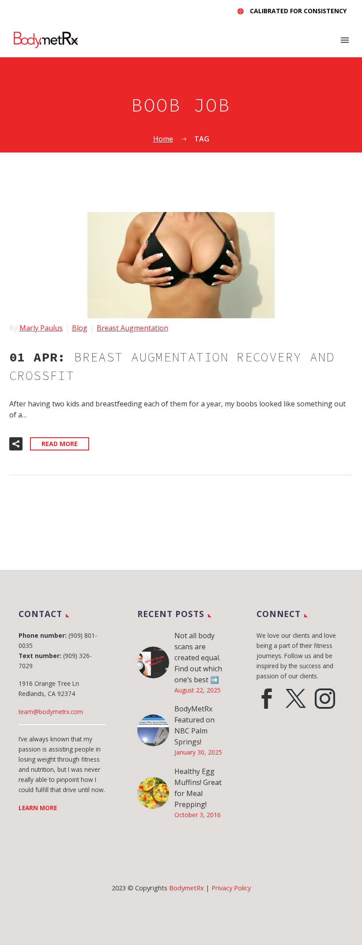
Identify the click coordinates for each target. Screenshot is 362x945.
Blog (79, 328)
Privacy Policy (231, 887)
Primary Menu (345, 40)
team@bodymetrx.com (51, 711)
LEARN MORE (38, 808)
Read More (59, 443)
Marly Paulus (41, 328)
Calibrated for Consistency (298, 11)
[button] (16, 443)
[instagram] (325, 698)
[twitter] (296, 698)
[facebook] (266, 698)
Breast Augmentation (132, 328)
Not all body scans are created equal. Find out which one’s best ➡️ (198, 658)
